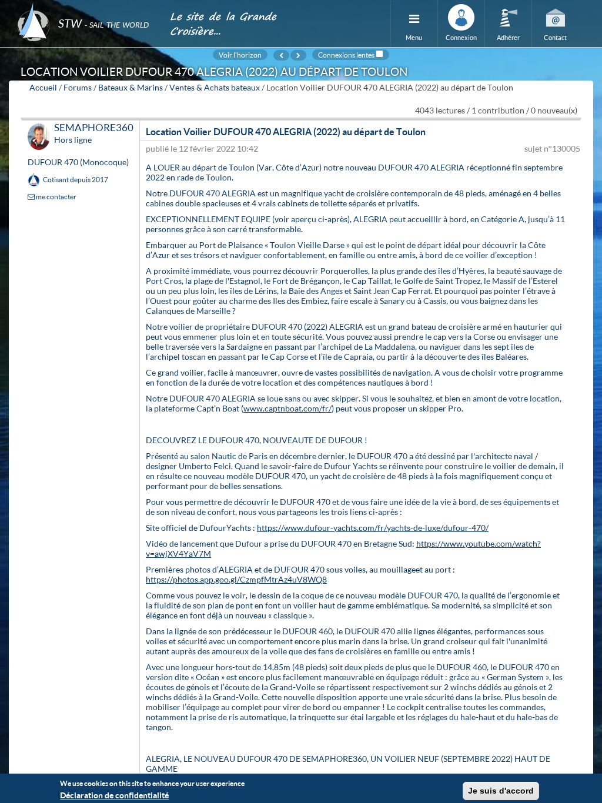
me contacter (55, 196)
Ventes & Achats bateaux (214, 87)
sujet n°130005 (552, 148)
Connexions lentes (346, 55)
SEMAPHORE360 (93, 127)
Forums (77, 87)
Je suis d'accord (501, 790)
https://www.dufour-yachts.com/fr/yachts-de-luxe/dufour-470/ (373, 528)
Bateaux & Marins (130, 87)
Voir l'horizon (240, 55)
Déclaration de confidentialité (114, 795)
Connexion (461, 37)
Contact (555, 37)
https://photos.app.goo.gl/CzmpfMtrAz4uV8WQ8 (236, 579)
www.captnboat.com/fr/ (287, 408)
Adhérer (508, 37)
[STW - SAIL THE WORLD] (86, 7)
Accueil (43, 87)
